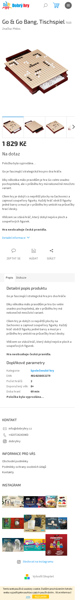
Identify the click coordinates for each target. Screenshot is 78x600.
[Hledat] (45, 5)
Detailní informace (14, 238)
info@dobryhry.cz (20, 428)
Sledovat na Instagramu (38, 562)
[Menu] (68, 5)
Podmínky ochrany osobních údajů (24, 467)
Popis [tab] (9, 278)
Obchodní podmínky (15, 461)
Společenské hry (42, 371)
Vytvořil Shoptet (43, 577)
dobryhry (15, 441)
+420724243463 (18, 435)
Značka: (11, 29)
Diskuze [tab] (21, 278)
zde (28, 597)
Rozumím (41, 596)
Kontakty (8, 472)
